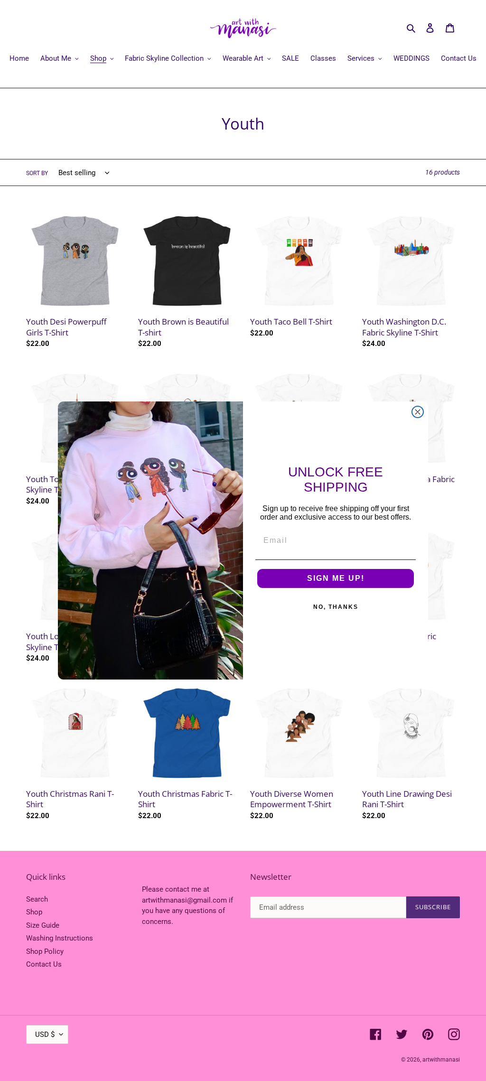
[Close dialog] (417, 412)
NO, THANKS (335, 607)
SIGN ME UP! (335, 578)
